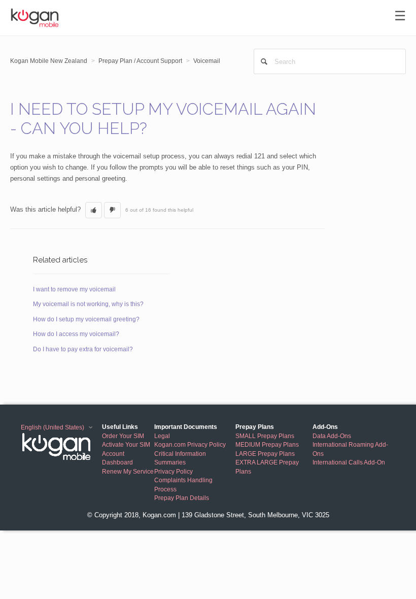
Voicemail (206, 60)
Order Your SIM (123, 435)
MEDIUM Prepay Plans (267, 444)
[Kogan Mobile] (61, 446)
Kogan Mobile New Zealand (48, 60)
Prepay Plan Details (181, 497)
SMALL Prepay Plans (264, 435)
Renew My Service (128, 471)
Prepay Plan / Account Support (140, 60)
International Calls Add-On (349, 462)
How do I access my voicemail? (76, 334)
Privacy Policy (173, 471)
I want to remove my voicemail (74, 289)
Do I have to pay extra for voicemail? (83, 349)
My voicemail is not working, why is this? (88, 304)
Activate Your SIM (126, 444)
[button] (93, 210)
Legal (162, 435)
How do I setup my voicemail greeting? (86, 319)
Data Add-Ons (332, 435)
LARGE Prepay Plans (265, 453)
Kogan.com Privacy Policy (190, 444)
